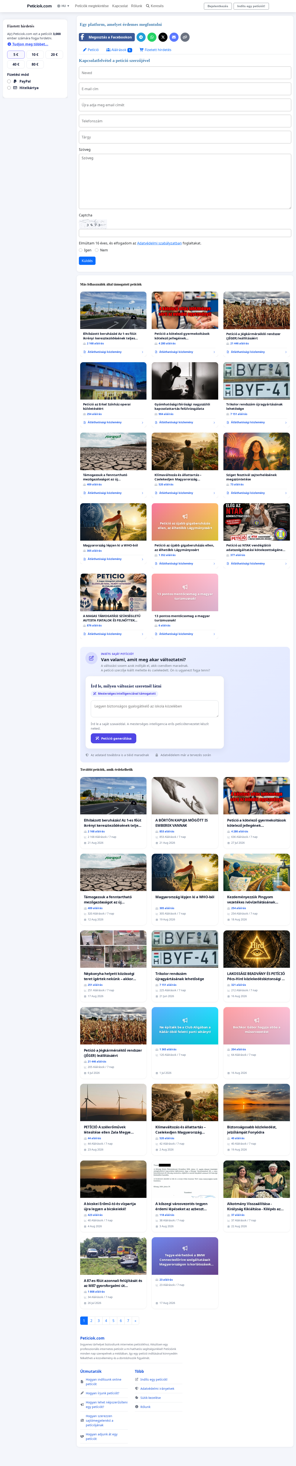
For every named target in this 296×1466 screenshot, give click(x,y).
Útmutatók (91, 1371)
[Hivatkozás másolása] (185, 37)
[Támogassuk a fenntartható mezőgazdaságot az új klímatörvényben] (113, 465)
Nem (104, 250)
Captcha (85, 215)
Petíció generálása (116, 738)
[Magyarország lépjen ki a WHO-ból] (113, 533)
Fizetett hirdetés (157, 49)
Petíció (93, 49)
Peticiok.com (39, 6)
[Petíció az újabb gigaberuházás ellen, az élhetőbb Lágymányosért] (185, 536)
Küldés (87, 260)
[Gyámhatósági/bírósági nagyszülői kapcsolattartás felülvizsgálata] (185, 395)
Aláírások (121, 49)
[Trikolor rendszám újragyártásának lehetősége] (256, 395)
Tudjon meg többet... (29, 44)
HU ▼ (66, 6)
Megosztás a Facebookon (110, 37)
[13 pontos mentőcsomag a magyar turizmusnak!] (185, 606)
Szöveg (85, 149)
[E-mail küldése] (174, 37)
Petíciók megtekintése (92, 6)
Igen (87, 250)
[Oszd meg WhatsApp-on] (151, 37)
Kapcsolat (120, 6)
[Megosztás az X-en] (163, 37)
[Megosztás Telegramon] (141, 37)
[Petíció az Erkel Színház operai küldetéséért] (113, 395)
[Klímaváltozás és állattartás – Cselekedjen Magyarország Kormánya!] (185, 465)
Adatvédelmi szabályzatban (159, 243)
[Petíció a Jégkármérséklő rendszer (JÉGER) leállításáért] (256, 324)
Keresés (157, 6)
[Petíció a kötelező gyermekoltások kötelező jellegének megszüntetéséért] (185, 324)
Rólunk (136, 6)
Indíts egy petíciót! (251, 6)
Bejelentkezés (218, 6)
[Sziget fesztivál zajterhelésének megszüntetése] (256, 465)
